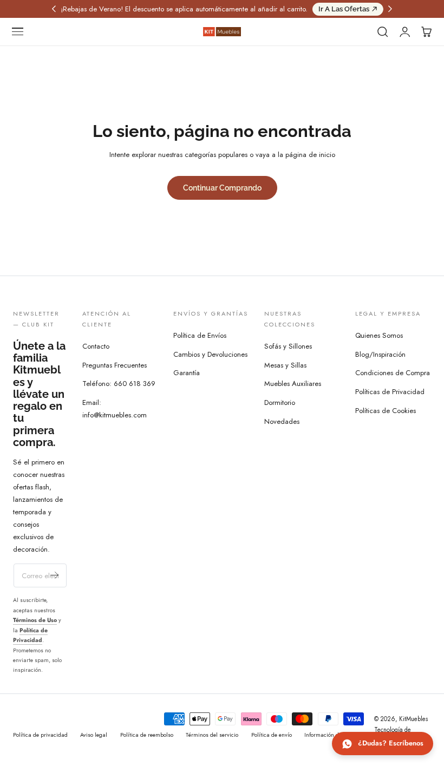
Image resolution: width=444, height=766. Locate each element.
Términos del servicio (212, 735)
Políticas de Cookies (385, 410)
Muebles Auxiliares (292, 383)
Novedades (281, 421)
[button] (18, 32)
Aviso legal (93, 735)
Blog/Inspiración (380, 354)
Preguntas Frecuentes (114, 365)
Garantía (186, 373)
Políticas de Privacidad (390, 392)
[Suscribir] (54, 574)
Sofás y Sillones (288, 346)
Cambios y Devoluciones (210, 354)
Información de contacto (334, 735)
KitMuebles (413, 719)
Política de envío (271, 735)
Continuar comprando (222, 187)
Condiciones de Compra (392, 373)
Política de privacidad (40, 735)
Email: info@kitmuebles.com (114, 408)
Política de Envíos (199, 335)
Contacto (95, 346)
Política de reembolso (146, 735)
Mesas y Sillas (285, 365)
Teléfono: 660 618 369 (118, 383)
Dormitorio (279, 402)
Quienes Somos (379, 335)
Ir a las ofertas (343, 9)
